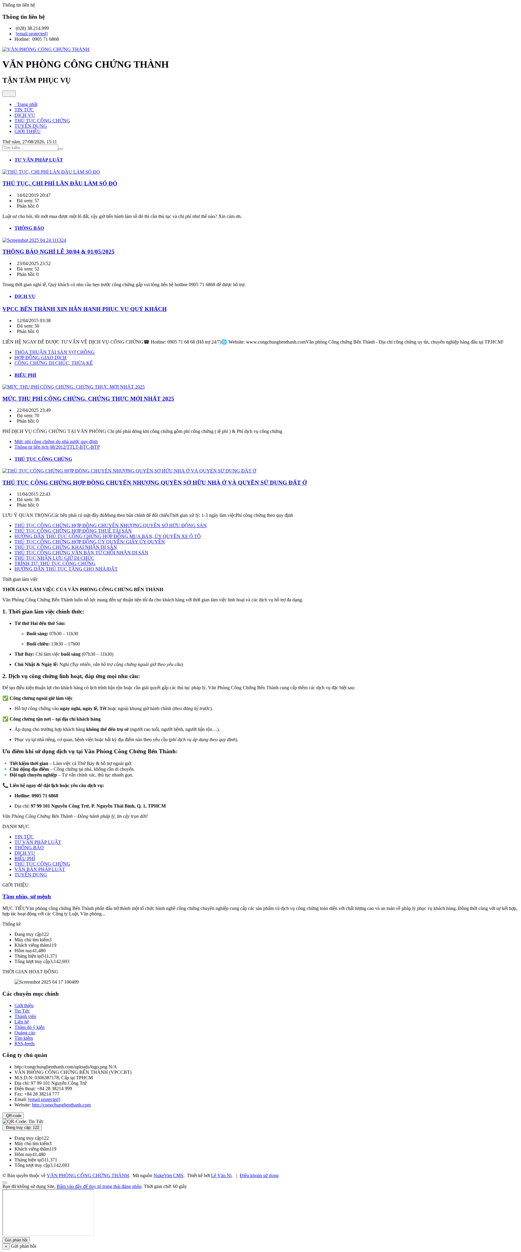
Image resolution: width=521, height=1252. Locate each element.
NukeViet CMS (168, 1175)
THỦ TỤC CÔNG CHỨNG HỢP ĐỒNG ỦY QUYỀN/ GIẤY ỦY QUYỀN (89, 541)
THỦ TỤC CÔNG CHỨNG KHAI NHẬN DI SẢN (65, 547)
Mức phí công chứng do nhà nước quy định (56, 441)
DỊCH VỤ (24, 853)
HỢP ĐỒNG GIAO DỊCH (40, 357)
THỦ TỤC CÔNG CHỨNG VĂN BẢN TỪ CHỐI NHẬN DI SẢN (81, 552)
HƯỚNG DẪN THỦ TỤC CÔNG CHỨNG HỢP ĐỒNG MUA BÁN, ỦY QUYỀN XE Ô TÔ (107, 536)
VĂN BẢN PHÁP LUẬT (39, 869)
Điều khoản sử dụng (259, 1175)
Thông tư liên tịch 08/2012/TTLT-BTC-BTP (57, 447)
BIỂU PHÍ (24, 858)
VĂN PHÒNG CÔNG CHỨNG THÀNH (88, 1175)
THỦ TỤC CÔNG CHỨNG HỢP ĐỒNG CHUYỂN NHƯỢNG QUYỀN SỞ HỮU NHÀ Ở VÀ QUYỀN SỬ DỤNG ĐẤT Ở (154, 482)
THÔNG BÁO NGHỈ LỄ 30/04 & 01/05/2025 (58, 251)
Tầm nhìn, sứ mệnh (26, 896)
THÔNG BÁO (29, 847)
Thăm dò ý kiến (29, 1027)
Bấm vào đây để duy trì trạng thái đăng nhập (99, 1186)
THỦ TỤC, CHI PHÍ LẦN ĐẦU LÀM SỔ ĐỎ (59, 183)
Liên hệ (21, 1021)
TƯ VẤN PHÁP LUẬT (37, 842)
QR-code (13, 1115)
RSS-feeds (24, 1043)
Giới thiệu (23, 1005)
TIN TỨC (24, 836)
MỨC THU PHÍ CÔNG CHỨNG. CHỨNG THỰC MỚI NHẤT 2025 (88, 398)
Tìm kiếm (23, 1038)
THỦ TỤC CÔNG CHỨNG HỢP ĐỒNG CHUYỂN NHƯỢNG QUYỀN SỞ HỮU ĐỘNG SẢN (110, 525)
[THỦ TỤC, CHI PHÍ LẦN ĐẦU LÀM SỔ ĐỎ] (51, 172)
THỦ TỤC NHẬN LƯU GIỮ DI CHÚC (54, 558)
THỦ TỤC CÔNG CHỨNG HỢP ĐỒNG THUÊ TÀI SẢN (73, 530)
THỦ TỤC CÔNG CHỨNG (42, 863)
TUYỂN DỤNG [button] (30, 126)
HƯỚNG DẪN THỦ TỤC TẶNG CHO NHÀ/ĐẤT (66, 569)
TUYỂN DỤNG (30, 874)
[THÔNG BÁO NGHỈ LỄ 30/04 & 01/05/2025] (34, 240)
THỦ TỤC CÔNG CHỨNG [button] (42, 120)
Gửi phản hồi (16, 1240)
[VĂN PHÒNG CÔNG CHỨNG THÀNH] (46, 49)
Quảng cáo (24, 1032)
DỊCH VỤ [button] (24, 115)
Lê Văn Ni (221, 1175)
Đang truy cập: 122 (22, 1127)
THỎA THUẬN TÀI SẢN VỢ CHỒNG (54, 352)
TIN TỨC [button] (24, 109)
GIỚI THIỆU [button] (27, 131)
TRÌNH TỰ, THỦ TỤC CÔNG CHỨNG (55, 563)
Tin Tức (22, 1010)
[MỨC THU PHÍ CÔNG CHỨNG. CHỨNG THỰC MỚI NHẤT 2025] (73, 386)
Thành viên (25, 1016)
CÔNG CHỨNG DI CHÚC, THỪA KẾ (53, 363)
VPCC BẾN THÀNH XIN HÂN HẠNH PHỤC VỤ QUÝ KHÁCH (84, 309)
